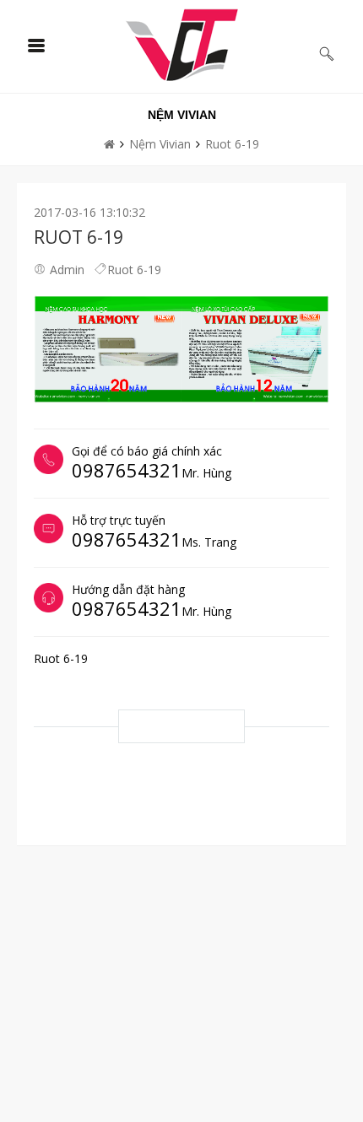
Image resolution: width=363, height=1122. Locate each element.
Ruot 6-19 (232, 144)
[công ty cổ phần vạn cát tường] (181, 44)
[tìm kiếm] (327, 54)
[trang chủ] (109, 144)
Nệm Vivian (160, 144)
